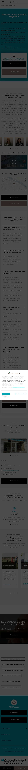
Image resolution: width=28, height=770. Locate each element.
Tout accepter (6, 393)
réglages (12, 385)
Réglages (5, 396)
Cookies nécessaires (21, 393)
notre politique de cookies (18, 387)
